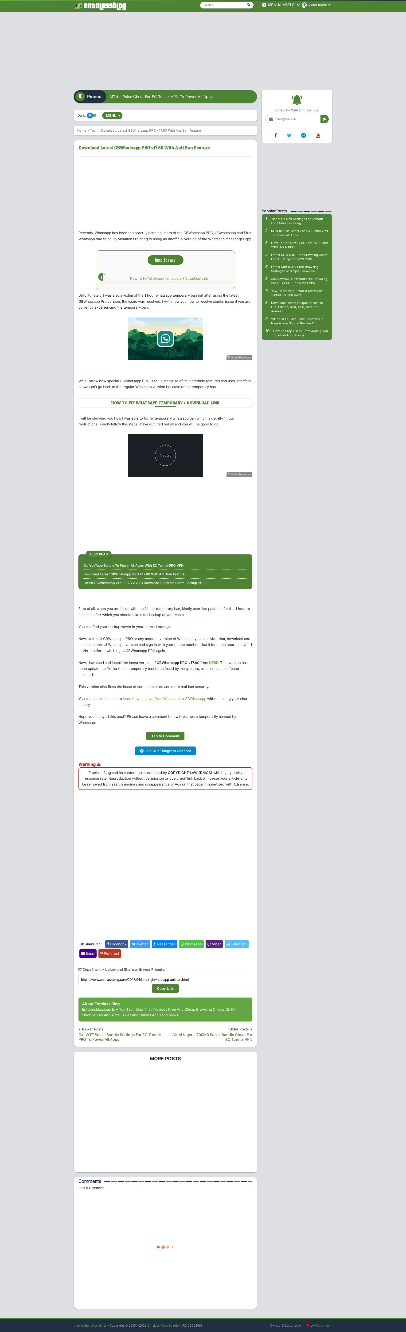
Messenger (165, 944)
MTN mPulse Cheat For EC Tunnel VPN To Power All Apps (161, 96)
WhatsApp (193, 944)
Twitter (141, 944)
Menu (113, 115)
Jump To (165, 260)
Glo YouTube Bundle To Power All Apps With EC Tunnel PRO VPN (133, 565)
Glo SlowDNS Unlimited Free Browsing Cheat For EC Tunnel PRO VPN (299, 281)
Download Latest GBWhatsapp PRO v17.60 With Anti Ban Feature (133, 574)
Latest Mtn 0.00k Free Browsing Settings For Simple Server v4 (295, 269)
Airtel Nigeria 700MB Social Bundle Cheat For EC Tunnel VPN (212, 1037)
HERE (213, 662)
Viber (216, 944)
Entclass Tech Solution (164, 1325)
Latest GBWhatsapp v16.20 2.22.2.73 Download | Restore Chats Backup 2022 (145, 583)
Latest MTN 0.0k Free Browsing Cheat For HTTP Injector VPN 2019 (299, 257)
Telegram (238, 944)
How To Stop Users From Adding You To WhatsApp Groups (300, 333)
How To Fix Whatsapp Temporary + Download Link (169, 278)
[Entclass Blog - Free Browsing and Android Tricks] (100, 6)
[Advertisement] (203, 49)
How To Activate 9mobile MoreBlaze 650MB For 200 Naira (297, 293)
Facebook (117, 944)
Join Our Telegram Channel (167, 751)
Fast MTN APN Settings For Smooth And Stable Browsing (296, 221)
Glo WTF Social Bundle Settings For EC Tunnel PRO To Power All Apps (119, 1037)
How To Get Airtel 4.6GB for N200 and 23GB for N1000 (299, 245)
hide (172, 260)
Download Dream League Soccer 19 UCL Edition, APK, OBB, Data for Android (297, 307)
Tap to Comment (165, 736)
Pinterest (111, 953)
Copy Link (165, 988)
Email (90, 953)
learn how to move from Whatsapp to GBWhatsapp (164, 698)
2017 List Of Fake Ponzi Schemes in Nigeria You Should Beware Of (297, 321)
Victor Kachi (323, 1325)
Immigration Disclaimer (90, 1325)
